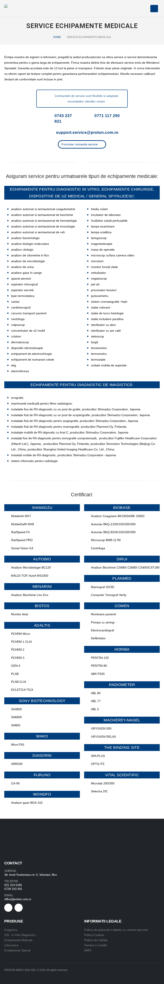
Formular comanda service (80, 144)
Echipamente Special (17, 950)
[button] (144, 9)
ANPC (88, 950)
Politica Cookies (94, 935)
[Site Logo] (16, 8)
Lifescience (11, 945)
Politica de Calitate (95, 940)
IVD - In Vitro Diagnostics (20, 935)
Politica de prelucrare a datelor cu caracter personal (116, 929)
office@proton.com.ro (17, 899)
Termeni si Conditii (95, 945)
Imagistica (10, 929)
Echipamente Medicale (18, 940)
